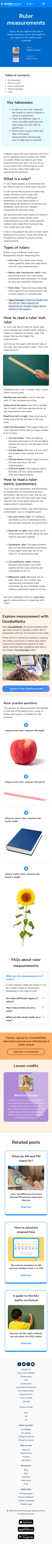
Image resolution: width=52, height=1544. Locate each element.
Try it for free (22, 649)
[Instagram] (28, 1364)
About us (26, 1449)
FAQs (26, 1484)
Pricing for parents (26, 1436)
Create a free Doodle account (26, 688)
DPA (26, 1380)
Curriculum (26, 1477)
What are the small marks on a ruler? (23, 1019)
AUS (26, 1413)
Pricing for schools (26, 1440)
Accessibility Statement (26, 1387)
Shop (26, 1473)
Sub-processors (26, 1394)
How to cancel (26, 1397)
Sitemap (26, 1401)
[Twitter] (24, 1364)
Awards (26, 1456)
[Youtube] (33, 1364)
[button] (26, 977)
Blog (26, 1469)
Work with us (26, 1453)
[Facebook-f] (19, 1364)
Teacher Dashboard (26, 1500)
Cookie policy (26, 1383)
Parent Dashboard (26, 1497)
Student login (26, 1504)
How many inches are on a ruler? (20, 1009)
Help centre (26, 1480)
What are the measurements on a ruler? (23, 977)
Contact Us (26, 1369)
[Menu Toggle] (43, 3)
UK (26, 1416)
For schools (26, 1433)
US (26, 1420)
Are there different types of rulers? (22, 1000)
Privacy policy (26, 1376)
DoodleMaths (15, 626)
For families (26, 1429)
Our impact (26, 1460)
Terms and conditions (26, 1373)
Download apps (26, 1493)
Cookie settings (26, 1407)
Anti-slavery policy (26, 1390)
